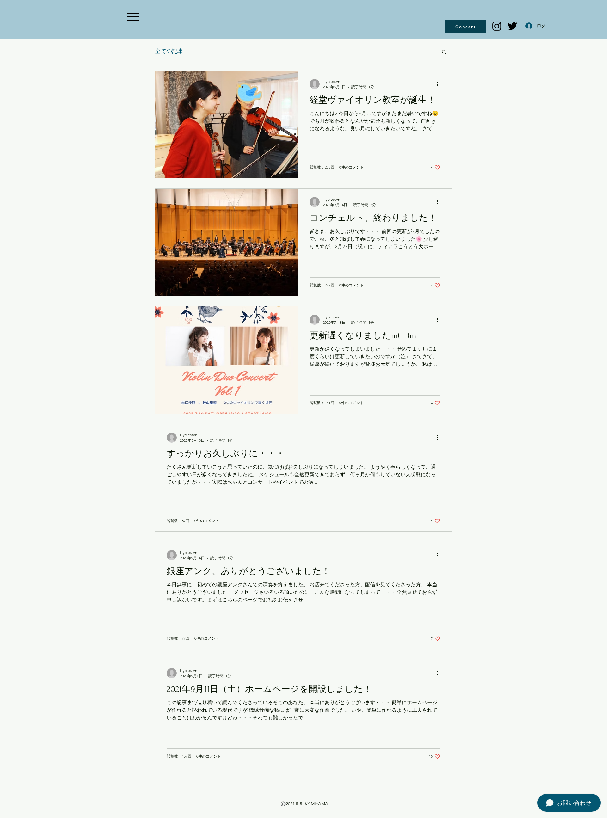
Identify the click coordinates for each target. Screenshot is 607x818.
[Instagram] (497, 26)
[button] (444, 52)
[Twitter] (512, 26)
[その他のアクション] (439, 84)
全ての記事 (169, 51)
